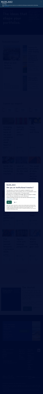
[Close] (41, 2)
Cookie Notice (6, 6)
